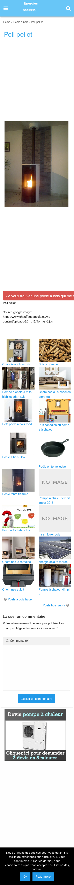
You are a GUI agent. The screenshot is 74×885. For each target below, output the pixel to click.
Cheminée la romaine (16, 561)
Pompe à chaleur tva (16, 530)
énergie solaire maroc (53, 561)
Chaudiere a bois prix (16, 364)
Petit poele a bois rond (17, 424)
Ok (25, 876)
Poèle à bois (20, 22)
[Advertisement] (37, 81)
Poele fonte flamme (15, 494)
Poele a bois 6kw (13, 457)
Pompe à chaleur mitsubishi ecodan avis (17, 394)
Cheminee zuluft (13, 589)
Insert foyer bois (49, 534)
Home (6, 22)
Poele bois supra (54, 605)
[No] (69, 866)
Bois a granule (48, 364)
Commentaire (20, 640)
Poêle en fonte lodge (52, 466)
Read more (43, 876)
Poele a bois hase (20, 599)
